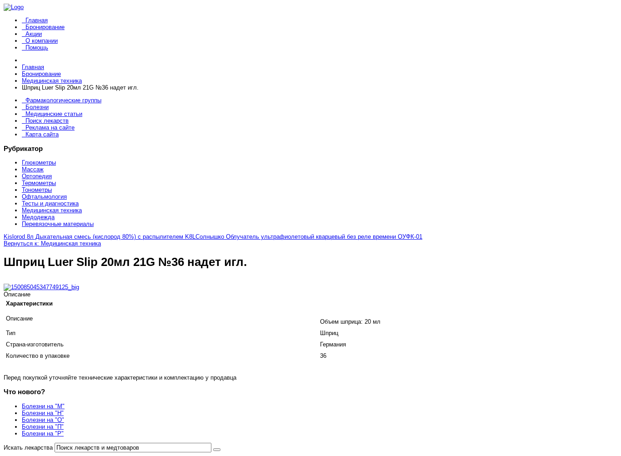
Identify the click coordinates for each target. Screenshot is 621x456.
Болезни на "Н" (43, 413)
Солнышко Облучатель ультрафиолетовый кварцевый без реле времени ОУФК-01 (308, 236)
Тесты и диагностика (50, 203)
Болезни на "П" (43, 426)
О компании (41, 40)
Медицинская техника (52, 210)
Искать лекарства (28, 447)
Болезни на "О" (43, 419)
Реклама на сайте (50, 127)
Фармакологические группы (63, 100)
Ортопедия (37, 176)
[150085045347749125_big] (41, 287)
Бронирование (45, 27)
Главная (36, 20)
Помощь (36, 47)
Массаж (33, 169)
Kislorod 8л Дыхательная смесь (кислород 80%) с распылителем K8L (99, 236)
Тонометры (37, 189)
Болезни (37, 107)
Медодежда (38, 217)
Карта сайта (42, 134)
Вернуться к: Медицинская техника (52, 243)
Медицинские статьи (53, 113)
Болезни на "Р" (43, 433)
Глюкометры (39, 162)
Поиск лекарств (47, 120)
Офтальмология (44, 196)
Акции (33, 33)
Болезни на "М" (43, 406)
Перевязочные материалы (58, 223)
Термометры (39, 183)
